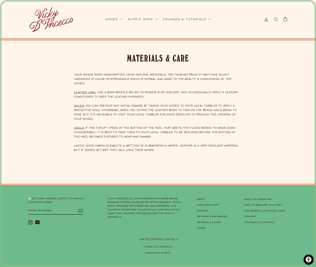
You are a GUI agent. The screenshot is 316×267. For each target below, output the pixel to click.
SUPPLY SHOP (141, 19)
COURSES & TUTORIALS (185, 19)
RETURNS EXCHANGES (212, 216)
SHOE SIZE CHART (208, 205)
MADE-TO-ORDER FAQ (258, 199)
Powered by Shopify (158, 253)
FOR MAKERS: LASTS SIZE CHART (264, 210)
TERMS (201, 228)
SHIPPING (202, 210)
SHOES (113, 19)
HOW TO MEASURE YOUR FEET (263, 205)
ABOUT (201, 199)
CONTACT (250, 216)
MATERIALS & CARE (209, 222)
